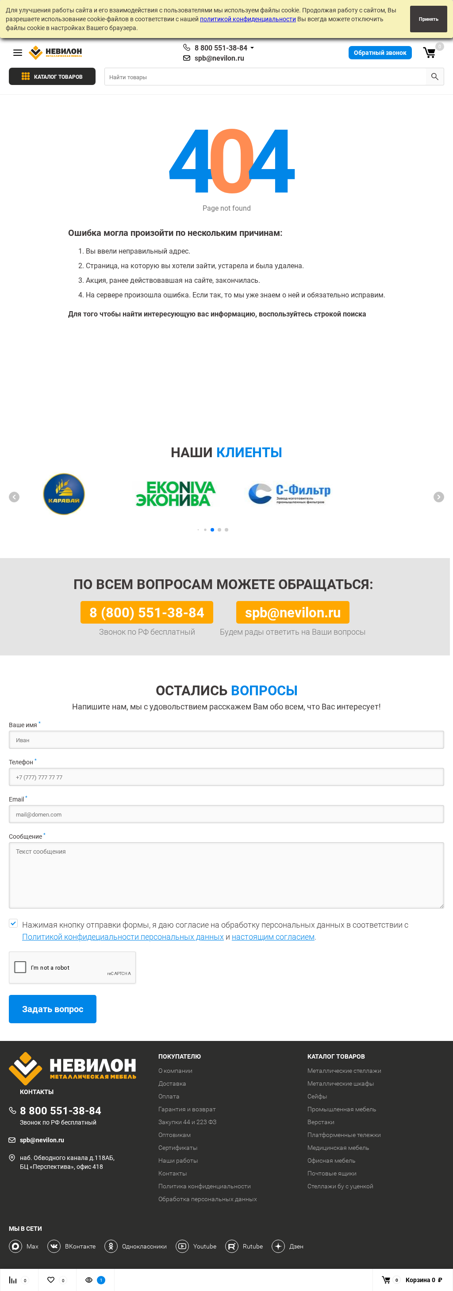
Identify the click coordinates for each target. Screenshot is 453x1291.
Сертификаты (178, 1148)
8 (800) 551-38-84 (146, 612)
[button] (14, 497)
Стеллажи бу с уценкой (340, 1186)
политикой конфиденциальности (248, 19)
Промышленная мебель (341, 1109)
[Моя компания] (77, 1069)
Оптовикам (174, 1135)
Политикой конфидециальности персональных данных (123, 936)
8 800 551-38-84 (221, 48)
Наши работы (178, 1160)
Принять (428, 18)
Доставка (172, 1083)
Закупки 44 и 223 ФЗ (187, 1122)
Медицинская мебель (338, 1148)
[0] (429, 52)
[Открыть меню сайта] (18, 53)
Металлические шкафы (340, 1083)
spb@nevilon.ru (219, 58)
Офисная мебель (331, 1160)
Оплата (169, 1096)
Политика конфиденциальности (204, 1186)
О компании (175, 1070)
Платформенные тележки (344, 1135)
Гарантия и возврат (187, 1109)
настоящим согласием (273, 936)
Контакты (172, 1173)
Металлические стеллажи (344, 1070)
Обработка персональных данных (207, 1199)
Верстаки (320, 1122)
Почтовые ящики (332, 1173)
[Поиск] (435, 76)
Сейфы (317, 1096)
